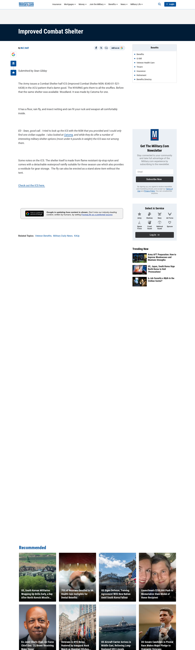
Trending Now (140, 248)
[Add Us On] (13, 54)
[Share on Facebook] (96, 48)
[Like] (13, 73)
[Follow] (13, 63)
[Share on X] (101, 48)
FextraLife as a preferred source (96, 214)
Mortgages (69, 4)
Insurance (56, 4)
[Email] (106, 48)
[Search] (159, 4)
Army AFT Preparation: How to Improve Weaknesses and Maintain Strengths (162, 257)
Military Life (135, 4)
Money (82, 4)
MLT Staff (25, 48)
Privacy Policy (149, 191)
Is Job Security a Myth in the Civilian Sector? (161, 279)
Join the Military (97, 4)
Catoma (68, 134)
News (123, 4)
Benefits (112, 4)
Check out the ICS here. (31, 185)
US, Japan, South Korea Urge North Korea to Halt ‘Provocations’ (161, 269)
